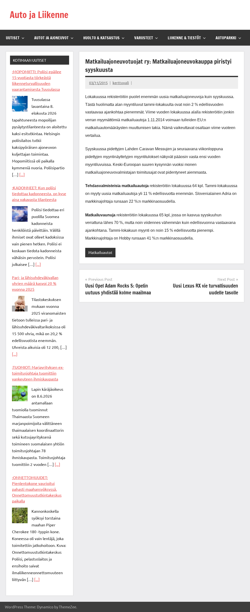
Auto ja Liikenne (39, 15)
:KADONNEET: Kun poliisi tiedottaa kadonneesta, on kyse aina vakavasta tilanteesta (39, 193)
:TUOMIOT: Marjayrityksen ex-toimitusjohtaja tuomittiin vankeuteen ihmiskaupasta (38, 373)
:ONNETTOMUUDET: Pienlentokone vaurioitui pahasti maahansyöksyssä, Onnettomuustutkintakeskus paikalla (37, 489)
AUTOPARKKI (226, 37)
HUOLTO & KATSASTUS (101, 37)
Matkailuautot (100, 252)
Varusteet (143, 37)
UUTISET (13, 37)
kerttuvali (121, 82)
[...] (22, 174)
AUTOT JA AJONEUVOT (51, 37)
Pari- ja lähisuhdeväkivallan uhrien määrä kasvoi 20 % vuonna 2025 (35, 283)
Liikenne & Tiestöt (184, 37)
